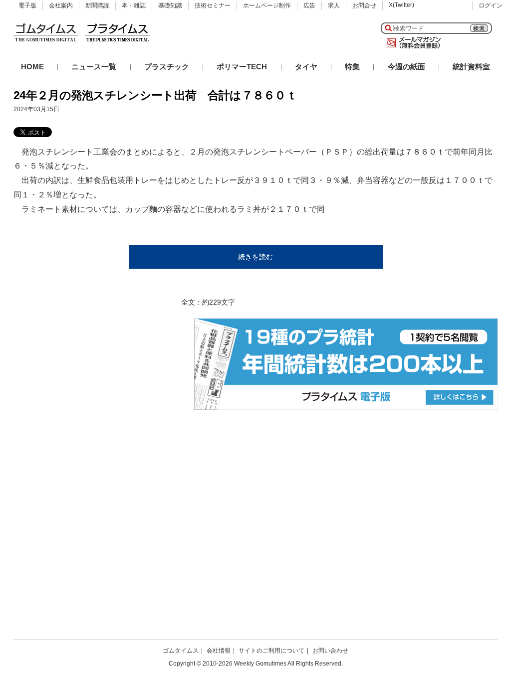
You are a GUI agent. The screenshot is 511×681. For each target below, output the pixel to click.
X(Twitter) (401, 4)
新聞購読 (97, 5)
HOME (32, 66)
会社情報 (219, 650)
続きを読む (255, 257)
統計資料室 (471, 66)
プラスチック (166, 66)
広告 (309, 5)
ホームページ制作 (267, 5)
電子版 (27, 5)
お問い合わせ (330, 650)
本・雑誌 (134, 5)
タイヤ (306, 66)
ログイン (491, 5)
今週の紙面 (406, 66)
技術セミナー (213, 5)
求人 (334, 5)
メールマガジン (412, 42)
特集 (352, 66)
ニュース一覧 (93, 66)
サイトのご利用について (271, 650)
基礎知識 (170, 5)
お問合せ (364, 5)
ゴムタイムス (181, 650)
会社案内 (61, 5)
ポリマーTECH (242, 66)
